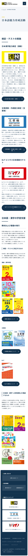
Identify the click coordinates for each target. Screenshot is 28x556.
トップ (4, 9)
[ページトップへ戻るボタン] (24, 552)
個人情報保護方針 (6, 538)
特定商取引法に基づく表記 (18, 538)
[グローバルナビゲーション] (24, 3)
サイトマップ (14, 544)
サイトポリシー (5, 544)
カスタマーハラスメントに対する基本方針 (11, 541)
